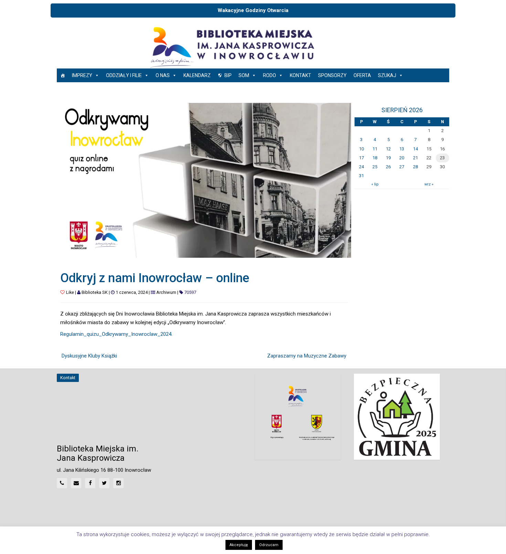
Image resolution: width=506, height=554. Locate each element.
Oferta (362, 75)
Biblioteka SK (95, 292)
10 (361, 148)
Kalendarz (197, 75)
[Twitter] (104, 483)
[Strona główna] (62, 75)
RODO (269, 75)
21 (415, 157)
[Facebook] (90, 483)
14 (415, 148)
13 (401, 148)
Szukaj (387, 75)
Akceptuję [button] (239, 545)
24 (361, 166)
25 (374, 166)
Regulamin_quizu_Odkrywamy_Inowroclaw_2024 (115, 334)
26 (388, 166)
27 (401, 166)
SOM (244, 75)
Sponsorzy (332, 75)
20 (401, 157)
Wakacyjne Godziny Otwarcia (253, 10)
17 (361, 157)
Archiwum (166, 292)
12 (388, 148)
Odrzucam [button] (268, 545)
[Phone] (62, 483)
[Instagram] (118, 483)
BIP (228, 75)
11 (374, 148)
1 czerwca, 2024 (132, 292)
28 (415, 166)
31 (361, 175)
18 (374, 157)
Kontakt (300, 75)
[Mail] (76, 483)
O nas (163, 75)
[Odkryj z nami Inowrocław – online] (204, 180)
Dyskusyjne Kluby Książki (89, 356)
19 (388, 157)
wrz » (428, 184)
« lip (374, 184)
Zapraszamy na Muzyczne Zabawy (306, 356)
